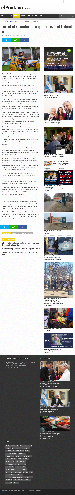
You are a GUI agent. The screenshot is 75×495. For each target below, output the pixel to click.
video (7, 459)
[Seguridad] (58, 70)
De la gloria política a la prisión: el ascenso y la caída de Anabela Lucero (53, 156)
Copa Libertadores (23, 459)
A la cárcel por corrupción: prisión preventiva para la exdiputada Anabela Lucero (61, 163)
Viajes (36, 15)
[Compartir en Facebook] (24, 41)
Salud (31, 472)
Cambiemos (9, 480)
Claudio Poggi (16, 448)
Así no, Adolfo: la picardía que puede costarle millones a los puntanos (53, 232)
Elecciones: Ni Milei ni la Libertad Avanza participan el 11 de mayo (19, 253)
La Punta (18, 456)
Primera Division (10, 474)
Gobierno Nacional (11, 464)
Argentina (19, 474)
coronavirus (21, 453)
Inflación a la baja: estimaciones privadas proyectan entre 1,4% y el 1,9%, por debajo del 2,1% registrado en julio (50, 435)
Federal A (14, 233)
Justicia (25, 472)
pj (31, 477)
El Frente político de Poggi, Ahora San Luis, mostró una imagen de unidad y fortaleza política (20, 244)
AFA (11, 482)
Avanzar (27, 477)
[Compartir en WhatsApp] (15, 41)
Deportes (30, 15)
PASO (24, 467)
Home (3, 21)
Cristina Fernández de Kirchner (14, 477)
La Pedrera (13, 459)
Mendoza (16, 482)
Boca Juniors (9, 472)
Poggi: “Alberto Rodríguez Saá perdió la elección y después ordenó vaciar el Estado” (53, 122)
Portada (3, 15)
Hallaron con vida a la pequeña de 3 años (53, 329)
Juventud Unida (22, 233)
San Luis (9, 15)
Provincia (16, 15)
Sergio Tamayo (10, 456)
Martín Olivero (22, 464)
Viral (41, 15)
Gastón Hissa (9, 467)
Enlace (8, 492)
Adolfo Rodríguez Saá (26, 445)
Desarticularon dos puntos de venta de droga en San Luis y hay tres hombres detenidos (53, 257)
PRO (7, 482)
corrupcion (18, 472)
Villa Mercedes (25, 448)
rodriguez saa (10, 461)
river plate (18, 467)
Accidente (27, 480)
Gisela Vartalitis (26, 456)
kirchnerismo (22, 469)
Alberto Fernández (21, 461)
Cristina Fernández (11, 453)
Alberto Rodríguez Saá (12, 445)
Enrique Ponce (20, 451)
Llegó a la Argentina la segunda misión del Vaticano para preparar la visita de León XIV (49, 384)
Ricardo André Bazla (11, 469)
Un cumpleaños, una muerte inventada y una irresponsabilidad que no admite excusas (53, 188)
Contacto (13, 492)
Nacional (23, 15)
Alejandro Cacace (18, 480)
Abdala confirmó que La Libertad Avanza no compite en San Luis (21, 249)
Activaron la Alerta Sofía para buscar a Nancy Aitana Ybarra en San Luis (53, 351)
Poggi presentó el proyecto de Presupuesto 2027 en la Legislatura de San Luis (53, 95)
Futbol (27, 451)
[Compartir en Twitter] (6, 41)
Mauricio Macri (10, 451)
